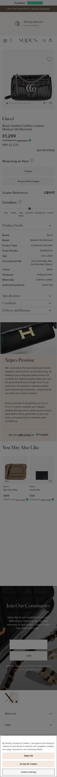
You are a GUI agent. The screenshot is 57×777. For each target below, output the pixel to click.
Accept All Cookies (28, 763)
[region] (28, 756)
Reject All (28, 755)
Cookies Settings (28, 772)
